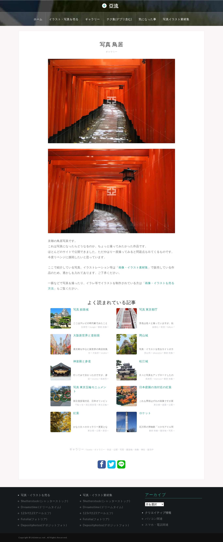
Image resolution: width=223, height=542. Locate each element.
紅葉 (76, 413)
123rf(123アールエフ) (36, 513)
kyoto (89, 449)
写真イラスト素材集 (176, 19)
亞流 (114, 5)
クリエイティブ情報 (158, 512)
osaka (104, 353)
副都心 (155, 327)
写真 (171, 430)
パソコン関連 (154, 518)
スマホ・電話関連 (156, 524)
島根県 (104, 379)
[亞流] (104, 6)
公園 (171, 404)
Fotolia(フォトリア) (34, 519)
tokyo (170, 327)
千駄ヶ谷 (79, 404)
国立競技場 (91, 404)
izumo (95, 379)
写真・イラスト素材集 (97, 495)
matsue (158, 379)
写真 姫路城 (81, 309)
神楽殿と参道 (82, 361)
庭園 (164, 404)
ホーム (38, 19)
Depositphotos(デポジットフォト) (44, 525)
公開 (115, 449)
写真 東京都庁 (148, 309)
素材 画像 (102, 327)
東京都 (157, 404)
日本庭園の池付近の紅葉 (155, 387)
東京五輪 (102, 404)
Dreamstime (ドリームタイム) (41, 507)
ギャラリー (92, 19)
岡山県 (147, 353)
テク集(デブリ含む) (119, 19)
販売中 (150, 449)
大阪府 (96, 353)
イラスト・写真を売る (64, 19)
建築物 (129, 449)
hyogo (93, 327)
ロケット (145, 413)
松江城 (143, 361)
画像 (137, 449)
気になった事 (147, 19)
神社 (143, 449)
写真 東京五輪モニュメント (89, 389)
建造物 (163, 430)
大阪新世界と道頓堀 (86, 335)
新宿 (163, 327)
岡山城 (143, 335)
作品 (109, 449)
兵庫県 (84, 327)
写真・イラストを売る (35, 495)
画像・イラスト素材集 (133, 267)
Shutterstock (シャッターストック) (44, 501)
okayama (157, 353)
